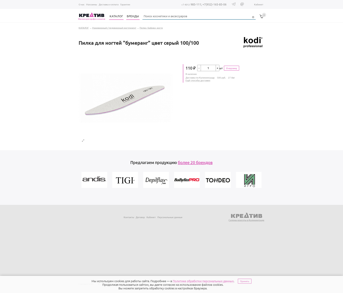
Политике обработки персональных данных (203, 281)
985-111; (191, 4)
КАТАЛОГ (116, 16)
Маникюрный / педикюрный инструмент (114, 27)
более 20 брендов (195, 162)
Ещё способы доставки (198, 80)
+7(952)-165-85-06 (214, 4)
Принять (244, 281)
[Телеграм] (233, 4)
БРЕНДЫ (133, 16)
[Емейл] (242, 4)
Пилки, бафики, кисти (151, 27)
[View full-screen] (83, 140)
